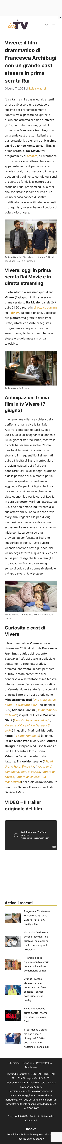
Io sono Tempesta (27, 735)
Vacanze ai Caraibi (17, 725)
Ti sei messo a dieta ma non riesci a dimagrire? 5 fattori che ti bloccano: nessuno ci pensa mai (36, 1038)
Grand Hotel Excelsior (19, 766)
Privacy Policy (44, 1062)
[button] (46, 25)
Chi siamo (14, 1062)
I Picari (48, 761)
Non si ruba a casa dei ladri (32, 720)
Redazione (28, 1062)
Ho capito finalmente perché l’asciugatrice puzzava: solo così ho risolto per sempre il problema (36, 941)
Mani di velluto (30, 771)
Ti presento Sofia (26, 704)
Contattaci (31, 1120)
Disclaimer (31, 1067)
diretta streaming (45, 307)
